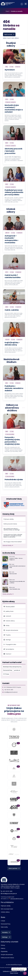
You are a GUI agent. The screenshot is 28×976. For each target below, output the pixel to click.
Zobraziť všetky (7, 545)
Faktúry (3, 948)
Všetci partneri (13, 868)
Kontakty (5, 932)
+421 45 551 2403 (8, 689)
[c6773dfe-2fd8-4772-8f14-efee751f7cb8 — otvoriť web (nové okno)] (14, 831)
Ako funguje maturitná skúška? (13, 541)
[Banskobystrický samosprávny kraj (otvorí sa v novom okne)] (14, 504)
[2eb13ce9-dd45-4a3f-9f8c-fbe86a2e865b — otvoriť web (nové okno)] (14, 737)
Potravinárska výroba (14, 479)
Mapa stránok (14, 973)
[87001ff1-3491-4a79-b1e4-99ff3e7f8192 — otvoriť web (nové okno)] (14, 776)
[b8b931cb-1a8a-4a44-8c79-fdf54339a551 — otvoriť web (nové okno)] (14, 846)
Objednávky (4, 951)
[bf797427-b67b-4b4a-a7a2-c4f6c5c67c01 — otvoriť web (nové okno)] (14, 839)
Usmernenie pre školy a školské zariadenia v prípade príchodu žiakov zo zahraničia (13, 536)
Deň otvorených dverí (7, 909)
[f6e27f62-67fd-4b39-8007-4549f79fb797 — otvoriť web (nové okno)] (14, 815)
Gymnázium (10, 70)
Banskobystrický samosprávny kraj (12, 666)
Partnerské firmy (7, 670)
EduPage (15, 639)
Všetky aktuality (7, 594)
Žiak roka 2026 (13, 573)
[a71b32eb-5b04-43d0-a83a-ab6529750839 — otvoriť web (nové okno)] (14, 807)
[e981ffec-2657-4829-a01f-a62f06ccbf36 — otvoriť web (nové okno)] (14, 823)
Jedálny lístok (15, 611)
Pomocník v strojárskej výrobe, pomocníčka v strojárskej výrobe (12, 440)
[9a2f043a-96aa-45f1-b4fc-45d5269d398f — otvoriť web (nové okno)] (14, 792)
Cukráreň (8, 616)
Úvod (7, 11)
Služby (7, 625)
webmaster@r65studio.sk (16, 898)
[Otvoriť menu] (25, 3)
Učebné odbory (10, 621)
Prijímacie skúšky (9, 519)
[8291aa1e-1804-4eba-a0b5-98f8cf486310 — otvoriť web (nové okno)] (14, 768)
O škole (3, 920)
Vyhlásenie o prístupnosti (10, 971)
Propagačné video (10, 644)
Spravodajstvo (9, 649)
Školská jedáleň (10, 606)
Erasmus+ (8, 654)
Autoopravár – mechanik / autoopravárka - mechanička (12, 239)
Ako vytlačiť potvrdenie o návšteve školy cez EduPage (12, 529)
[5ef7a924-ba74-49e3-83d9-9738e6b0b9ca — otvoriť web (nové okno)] (14, 854)
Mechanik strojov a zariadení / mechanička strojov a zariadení (14, 108)
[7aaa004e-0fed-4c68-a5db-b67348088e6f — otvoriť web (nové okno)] (14, 753)
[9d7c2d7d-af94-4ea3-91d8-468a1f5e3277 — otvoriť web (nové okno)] (14, 799)
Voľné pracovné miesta (10, 524)
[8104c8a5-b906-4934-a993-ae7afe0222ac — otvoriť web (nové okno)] (14, 760)
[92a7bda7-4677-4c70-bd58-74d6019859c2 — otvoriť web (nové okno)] (14, 784)
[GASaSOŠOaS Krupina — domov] (8, 3)
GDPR (21, 971)
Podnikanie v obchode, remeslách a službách (14, 388)
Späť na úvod (8, 34)
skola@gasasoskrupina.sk (10, 692)
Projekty (8, 635)
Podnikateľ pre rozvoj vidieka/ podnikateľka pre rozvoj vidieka (14, 192)
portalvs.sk (17, 670)
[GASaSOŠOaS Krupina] (4, 879)
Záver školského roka (15, 589)
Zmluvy (3, 945)
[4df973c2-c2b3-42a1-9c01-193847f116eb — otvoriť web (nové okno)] (14, 862)
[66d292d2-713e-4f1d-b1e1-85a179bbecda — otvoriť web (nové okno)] (14, 745)
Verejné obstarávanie (11, 630)
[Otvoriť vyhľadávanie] (21, 4)
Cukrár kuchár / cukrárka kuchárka (13, 276)
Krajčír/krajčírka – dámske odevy (12, 343)
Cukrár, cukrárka (12, 310)
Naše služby (4, 927)
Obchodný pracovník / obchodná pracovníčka (13, 151)
